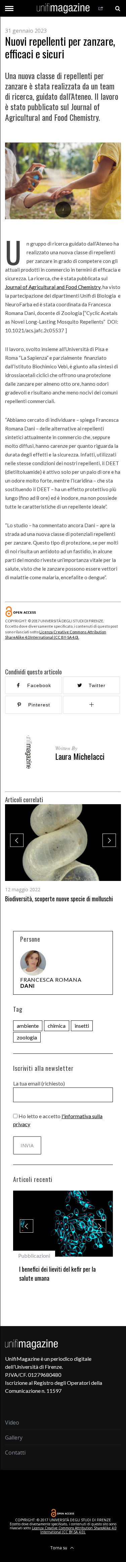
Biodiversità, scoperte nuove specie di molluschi (59, 898)
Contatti (15, 1452)
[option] (63, 853)
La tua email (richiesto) (39, 1083)
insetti (82, 1025)
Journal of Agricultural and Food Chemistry (52, 287)
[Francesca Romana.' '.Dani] (33, 963)
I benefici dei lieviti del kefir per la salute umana (57, 1273)
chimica (57, 1025)
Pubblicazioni (34, 1255)
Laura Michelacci (79, 756)
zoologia (27, 1037)
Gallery (14, 1437)
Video (12, 1422)
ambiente (28, 1025)
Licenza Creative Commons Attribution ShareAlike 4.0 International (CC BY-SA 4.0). (74, 1530)
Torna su (59, 1548)
